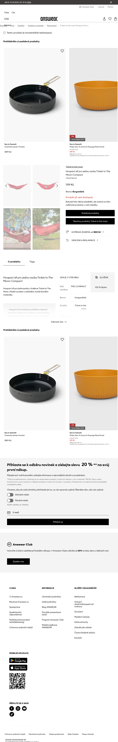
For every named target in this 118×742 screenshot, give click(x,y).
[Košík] (115, 19)
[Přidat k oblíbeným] (62, 51)
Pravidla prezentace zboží (51, 613)
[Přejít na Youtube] (24, 708)
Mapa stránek (88, 734)
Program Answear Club (53, 619)
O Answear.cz (15, 596)
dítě (6, 18)
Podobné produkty (90, 213)
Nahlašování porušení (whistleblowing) (19, 620)
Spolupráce (14, 607)
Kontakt (78, 638)
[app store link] (18, 667)
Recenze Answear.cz (19, 602)
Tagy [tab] (32, 261)
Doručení (78, 611)
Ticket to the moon (74, 166)
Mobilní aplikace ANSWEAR (49, 626)
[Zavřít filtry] (111, 2)
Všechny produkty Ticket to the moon (90, 221)
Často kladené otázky (84, 632)
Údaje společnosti (56, 734)
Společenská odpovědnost (15, 613)
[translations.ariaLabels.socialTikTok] (11, 714)
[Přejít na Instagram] (18, 708)
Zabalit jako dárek (83, 627)
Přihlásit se (58, 522)
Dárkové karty (81, 622)
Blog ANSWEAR (49, 607)
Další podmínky (49, 602)
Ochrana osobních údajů (21, 627)
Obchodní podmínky (51, 596)
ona (6, 12)
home (7, 25)
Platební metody (82, 617)
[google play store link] (18, 660)
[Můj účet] (104, 19)
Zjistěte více (18, 561)
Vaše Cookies (73, 734)
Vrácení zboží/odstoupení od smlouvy (84, 604)
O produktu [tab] (14, 261)
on (13, 12)
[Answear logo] (49, 19)
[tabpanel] (59, 295)
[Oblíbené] (110, 19)
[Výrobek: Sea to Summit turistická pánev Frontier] (35, 95)
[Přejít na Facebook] (11, 708)
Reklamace (79, 596)
